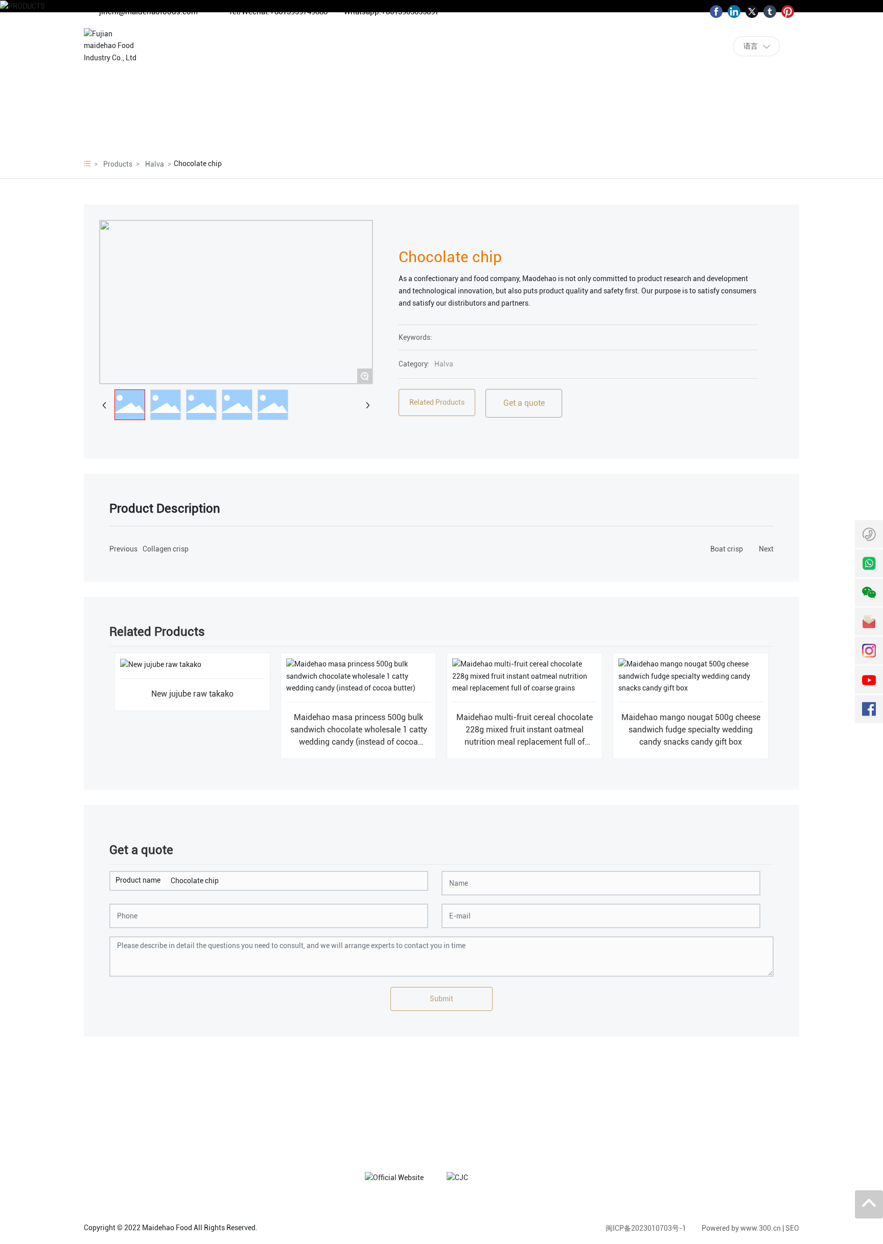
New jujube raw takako (192, 694)
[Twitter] (752, 11)
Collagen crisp (166, 549)
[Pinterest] (787, 11)
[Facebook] (716, 11)
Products (117, 164)
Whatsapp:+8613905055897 (391, 11)
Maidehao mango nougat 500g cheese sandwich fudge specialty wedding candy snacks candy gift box (690, 729)
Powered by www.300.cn (741, 1228)
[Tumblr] (769, 11)
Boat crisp (726, 549)
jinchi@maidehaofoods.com (148, 11)
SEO (792, 1228)
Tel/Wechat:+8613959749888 (278, 11)
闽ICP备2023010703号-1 (646, 1228)
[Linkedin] (734, 11)
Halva (154, 164)
